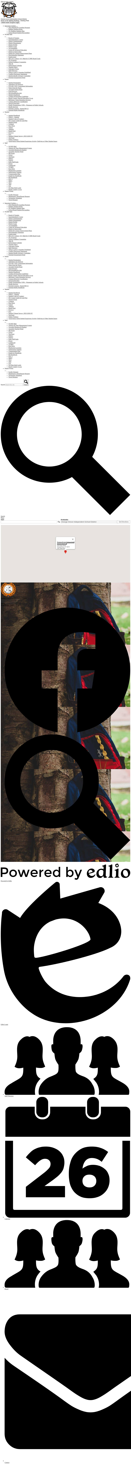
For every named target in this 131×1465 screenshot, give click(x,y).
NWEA (10, 160)
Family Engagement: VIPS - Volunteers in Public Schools (25, 105)
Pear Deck (11, 126)
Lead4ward (11, 165)
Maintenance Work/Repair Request (19, 196)
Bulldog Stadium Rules (15, 29)
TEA (10, 182)
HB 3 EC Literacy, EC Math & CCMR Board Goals (24, 58)
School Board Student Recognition (19, 33)
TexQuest (11, 138)
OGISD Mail (12, 146)
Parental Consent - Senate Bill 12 (18, 108)
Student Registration (14, 83)
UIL (9, 186)
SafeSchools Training (14, 172)
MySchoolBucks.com (15, 93)
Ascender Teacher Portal (15, 151)
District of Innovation (14, 52)
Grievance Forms (13, 69)
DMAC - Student (13, 117)
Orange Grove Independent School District (65, 542)
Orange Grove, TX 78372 (9, 601)
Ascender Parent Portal (15, 89)
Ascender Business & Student (17, 150)
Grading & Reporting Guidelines (18, 96)
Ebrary (10, 164)
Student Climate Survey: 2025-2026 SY (20, 136)
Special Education (13, 103)
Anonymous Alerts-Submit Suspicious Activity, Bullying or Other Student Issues (32, 141)
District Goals (12, 46)
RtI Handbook (12, 177)
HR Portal (11, 153)
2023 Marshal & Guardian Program (19, 27)
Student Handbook (14, 95)
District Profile (12, 45)
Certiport (11, 124)
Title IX (10, 64)
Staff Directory (12, 70)
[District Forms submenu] (5, 193)
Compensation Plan (14, 174)
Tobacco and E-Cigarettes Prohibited (19, 72)
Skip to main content (7, 1)
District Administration (15, 41)
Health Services (13, 107)
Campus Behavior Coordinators (18, 102)
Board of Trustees (13, 38)
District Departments (14, 43)
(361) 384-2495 (10, 603)
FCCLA (11, 133)
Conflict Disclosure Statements (17, 74)
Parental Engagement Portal (16, 77)
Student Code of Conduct (16, 119)
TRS (9, 184)
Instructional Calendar (15, 65)
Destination (64, 519)
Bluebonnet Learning (14, 170)
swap (59, 522)
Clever (10, 155)
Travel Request (13, 200)
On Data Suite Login (14, 188)
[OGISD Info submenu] (5, 36)
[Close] (72, 539)
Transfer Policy (13, 67)
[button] (65, 552)
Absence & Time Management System (20, 148)
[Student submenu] (5, 114)
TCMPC (11, 167)
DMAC (10, 158)
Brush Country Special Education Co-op (20, 98)
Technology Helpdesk (15, 198)
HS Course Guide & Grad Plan (17, 120)
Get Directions (124, 522)
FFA (9, 134)
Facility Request (13, 195)
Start (2, 519)
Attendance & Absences (15, 84)
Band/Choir (12, 131)
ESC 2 (10, 179)
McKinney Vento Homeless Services (19, 100)
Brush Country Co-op (15, 189)
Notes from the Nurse (14, 88)
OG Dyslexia (12, 60)
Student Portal (12, 122)
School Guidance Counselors (17, 62)
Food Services (12, 91)
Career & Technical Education (17, 50)
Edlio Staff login (13, 162)
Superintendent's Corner (15, 39)
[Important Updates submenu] (17, 26)
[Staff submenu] (5, 145)
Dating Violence (13, 139)
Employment (12, 57)
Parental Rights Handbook (16, 110)
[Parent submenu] (5, 81)
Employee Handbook (14, 176)
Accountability (12, 48)
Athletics (11, 129)
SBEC (10, 181)
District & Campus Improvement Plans (20, 53)
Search (3, 385)
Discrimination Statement (16, 55)
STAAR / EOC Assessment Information (20, 86)
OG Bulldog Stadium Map (16, 31)
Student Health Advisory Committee (19, 76)
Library (10, 127)
